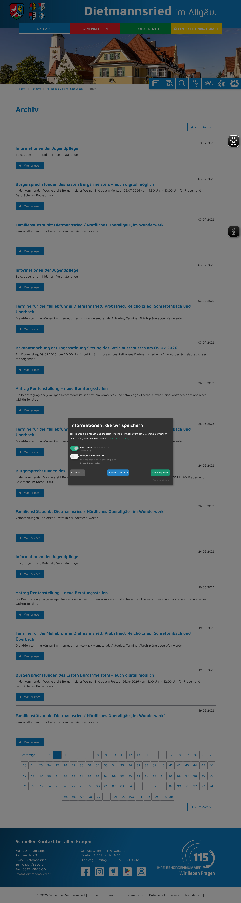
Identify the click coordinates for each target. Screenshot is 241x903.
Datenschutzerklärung (118, 438)
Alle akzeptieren (160, 472)
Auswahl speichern (118, 472)
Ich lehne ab (77, 472)
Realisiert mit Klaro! (161, 480)
